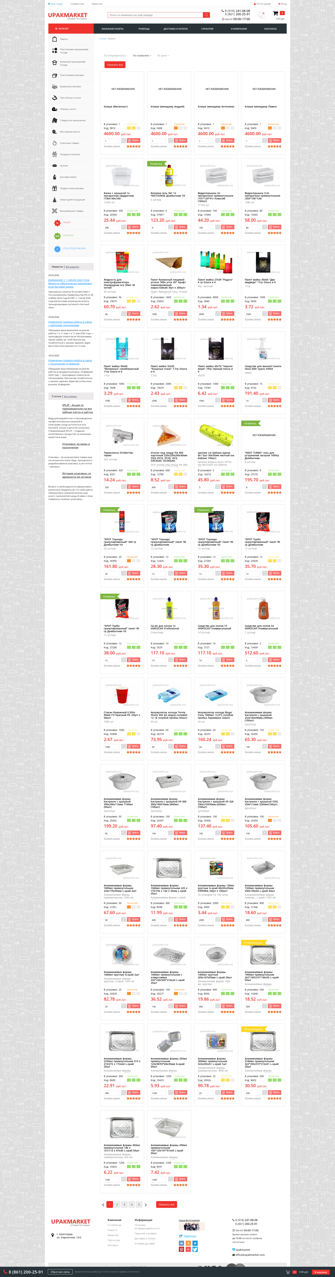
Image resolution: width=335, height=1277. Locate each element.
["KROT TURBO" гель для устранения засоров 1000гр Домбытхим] (263, 435)
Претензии (114, 1240)
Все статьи (70, 396)
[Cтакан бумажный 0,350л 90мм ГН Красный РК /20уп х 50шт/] (122, 695)
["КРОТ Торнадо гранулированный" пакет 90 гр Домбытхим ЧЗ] (216, 521)
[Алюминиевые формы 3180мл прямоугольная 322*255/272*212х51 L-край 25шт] (263, 1041)
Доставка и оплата (145, 1238)
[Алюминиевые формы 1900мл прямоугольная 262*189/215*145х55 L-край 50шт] (263, 954)
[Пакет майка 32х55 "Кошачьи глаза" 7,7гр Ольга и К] (169, 348)
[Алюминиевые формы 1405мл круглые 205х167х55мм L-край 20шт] (216, 954)
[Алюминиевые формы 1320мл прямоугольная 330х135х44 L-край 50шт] (263, 868)
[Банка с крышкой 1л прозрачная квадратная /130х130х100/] (122, 175)
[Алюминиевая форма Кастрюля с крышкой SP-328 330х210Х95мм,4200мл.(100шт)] (216, 781)
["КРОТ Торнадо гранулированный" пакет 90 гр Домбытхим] (169, 521)
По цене (162, 55)
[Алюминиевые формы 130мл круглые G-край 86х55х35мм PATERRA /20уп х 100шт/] (216, 868)
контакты (270, 28)
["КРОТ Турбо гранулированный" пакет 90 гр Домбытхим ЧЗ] (122, 608)
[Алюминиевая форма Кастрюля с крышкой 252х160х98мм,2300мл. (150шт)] (263, 695)
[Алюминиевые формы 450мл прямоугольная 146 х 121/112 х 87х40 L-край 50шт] (122, 1127)
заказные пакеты (112, 28)
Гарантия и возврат (146, 1233)
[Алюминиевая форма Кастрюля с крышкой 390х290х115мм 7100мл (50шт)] (122, 781)
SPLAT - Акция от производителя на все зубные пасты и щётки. (77, 408)
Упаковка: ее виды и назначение (76, 445)
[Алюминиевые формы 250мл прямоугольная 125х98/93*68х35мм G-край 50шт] (169, 1041)
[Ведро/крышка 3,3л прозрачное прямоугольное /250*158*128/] (263, 175)
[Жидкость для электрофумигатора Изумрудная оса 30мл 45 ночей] (122, 262)
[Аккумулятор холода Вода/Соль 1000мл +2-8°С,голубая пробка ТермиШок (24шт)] (216, 695)
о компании (239, 28)
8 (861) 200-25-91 (26, 1272)
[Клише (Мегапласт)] (122, 89)
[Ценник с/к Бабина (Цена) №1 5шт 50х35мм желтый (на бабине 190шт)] (216, 435)
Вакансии (97, 3)
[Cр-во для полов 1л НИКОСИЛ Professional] (169, 608)
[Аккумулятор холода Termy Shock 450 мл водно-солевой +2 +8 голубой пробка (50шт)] (169, 695)
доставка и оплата (176, 28)
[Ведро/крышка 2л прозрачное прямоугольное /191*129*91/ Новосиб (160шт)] (216, 175)
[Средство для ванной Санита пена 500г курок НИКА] (263, 348)
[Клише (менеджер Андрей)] (169, 89)
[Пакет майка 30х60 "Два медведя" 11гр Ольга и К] (263, 262)
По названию (141, 55)
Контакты (113, 1245)
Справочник (77, 3)
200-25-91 (237, 14)
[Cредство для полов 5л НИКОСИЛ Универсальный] (263, 608)
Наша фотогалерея (189, 1220)
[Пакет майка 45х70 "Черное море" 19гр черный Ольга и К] (216, 348)
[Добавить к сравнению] (123, 140)
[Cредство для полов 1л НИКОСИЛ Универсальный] (216, 608)
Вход (283, 3)
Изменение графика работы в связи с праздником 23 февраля (70, 362)
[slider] (133, 146)
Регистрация (263, 3)
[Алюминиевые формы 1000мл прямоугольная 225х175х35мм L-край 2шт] (122, 868)
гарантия (207, 28)
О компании (114, 1225)
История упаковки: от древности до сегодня (76, 475)
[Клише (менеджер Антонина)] (216, 89)
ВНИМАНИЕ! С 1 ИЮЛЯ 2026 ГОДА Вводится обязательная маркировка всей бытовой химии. (70, 283)
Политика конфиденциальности (147, 1226)
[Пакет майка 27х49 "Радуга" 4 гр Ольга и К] (216, 262)
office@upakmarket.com (250, 1254)
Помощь (144, 28)
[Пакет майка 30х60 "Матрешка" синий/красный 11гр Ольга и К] (122, 348)
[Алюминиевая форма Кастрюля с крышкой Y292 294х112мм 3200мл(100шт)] (263, 781)
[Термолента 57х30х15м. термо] (122, 435)
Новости (112, 1230)
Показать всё (115, 64)
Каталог (63, 28)
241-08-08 (237, 11)
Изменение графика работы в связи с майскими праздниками (70, 323)
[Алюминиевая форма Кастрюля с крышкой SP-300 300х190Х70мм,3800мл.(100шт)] (169, 781)
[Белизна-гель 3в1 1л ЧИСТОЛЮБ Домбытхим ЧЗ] (169, 175)
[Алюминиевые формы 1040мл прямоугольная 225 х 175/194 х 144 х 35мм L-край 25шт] (169, 868)
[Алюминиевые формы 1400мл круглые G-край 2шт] (122, 954)
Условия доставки (145, 1243)
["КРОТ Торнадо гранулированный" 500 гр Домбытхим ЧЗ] (122, 521)
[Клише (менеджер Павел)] (263, 89)
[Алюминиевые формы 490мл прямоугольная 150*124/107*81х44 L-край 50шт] (169, 1127)
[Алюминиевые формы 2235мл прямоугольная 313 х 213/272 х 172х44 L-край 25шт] (122, 1041)
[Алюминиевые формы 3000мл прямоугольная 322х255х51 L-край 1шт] (216, 1041)
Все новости (72, 266)
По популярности (114, 55)
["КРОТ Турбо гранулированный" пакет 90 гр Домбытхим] (263, 521)
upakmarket (242, 1249)
